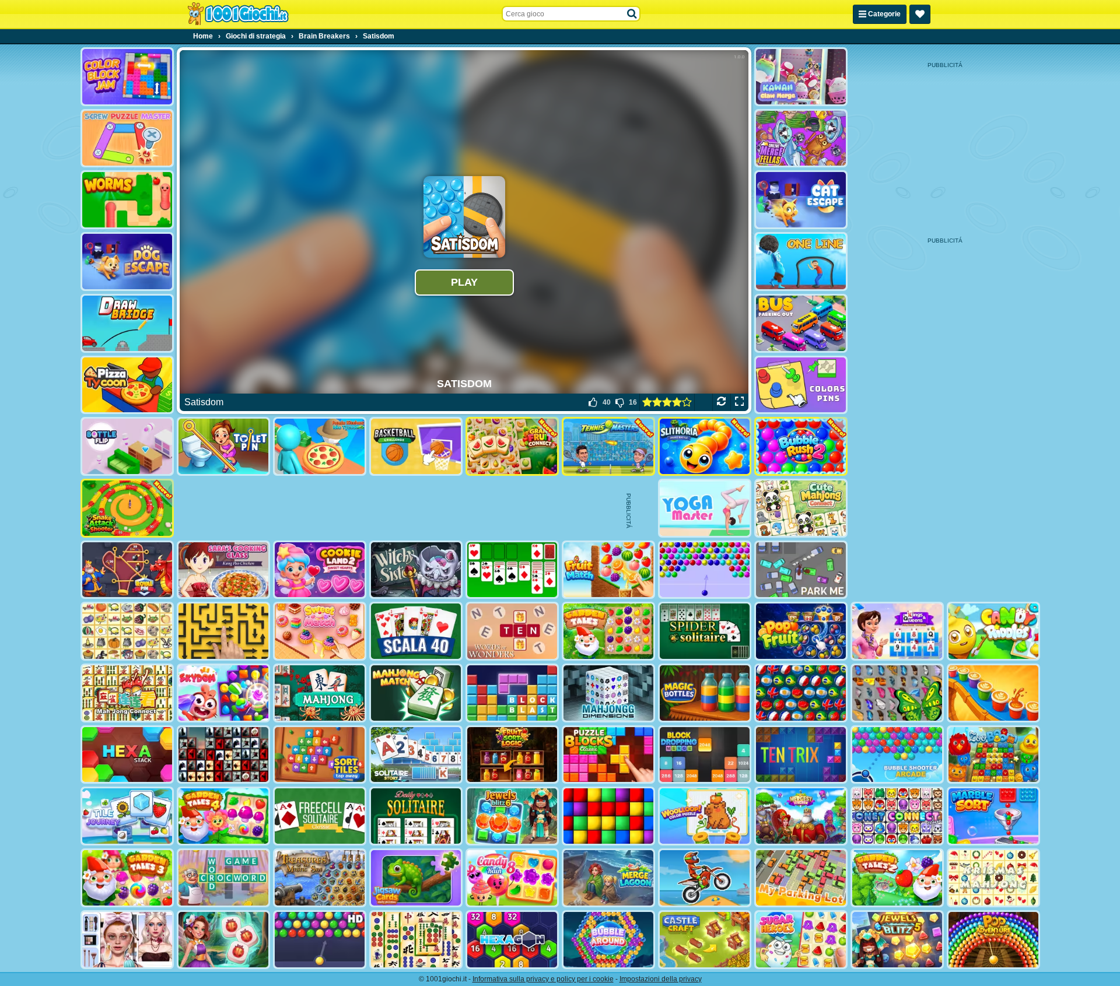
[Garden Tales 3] (127, 877)
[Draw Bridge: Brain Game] (127, 323)
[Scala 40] (416, 631)
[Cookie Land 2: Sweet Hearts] (319, 570)
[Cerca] (632, 14)
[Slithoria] (704, 446)
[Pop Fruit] (801, 631)
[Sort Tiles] (319, 754)
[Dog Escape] (127, 261)
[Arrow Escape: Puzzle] (223, 631)
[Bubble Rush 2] (801, 446)
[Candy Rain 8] (512, 877)
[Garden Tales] (608, 631)
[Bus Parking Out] (801, 323)
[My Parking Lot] (801, 877)
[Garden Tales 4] (223, 816)
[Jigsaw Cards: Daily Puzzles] (416, 877)
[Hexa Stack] (127, 754)
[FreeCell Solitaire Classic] (319, 816)
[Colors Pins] (801, 385)
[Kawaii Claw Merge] (801, 76)
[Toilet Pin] (223, 446)
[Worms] (127, 199)
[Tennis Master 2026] (608, 446)
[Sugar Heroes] (801, 939)
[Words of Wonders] (512, 631)
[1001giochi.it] (238, 14)
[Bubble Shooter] (704, 570)
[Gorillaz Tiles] (223, 754)
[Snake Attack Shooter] (127, 508)
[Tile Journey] (127, 816)
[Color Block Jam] (127, 76)
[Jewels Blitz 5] (897, 939)
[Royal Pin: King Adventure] (127, 570)
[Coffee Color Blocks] (993, 693)
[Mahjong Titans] (416, 939)
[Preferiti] (919, 14)
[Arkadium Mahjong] (319, 693)
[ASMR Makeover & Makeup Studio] (127, 939)
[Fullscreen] (739, 402)
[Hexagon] (512, 939)
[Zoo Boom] (993, 754)
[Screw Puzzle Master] (127, 138)
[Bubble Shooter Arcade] (897, 754)
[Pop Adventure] (993, 939)
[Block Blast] (512, 693)
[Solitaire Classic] (512, 570)
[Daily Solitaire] (416, 816)
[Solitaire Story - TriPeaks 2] (416, 754)
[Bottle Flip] (127, 446)
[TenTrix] (801, 754)
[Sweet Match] (319, 631)
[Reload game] (721, 402)
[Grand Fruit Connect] (512, 446)
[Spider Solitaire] (704, 631)
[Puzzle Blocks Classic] (608, 754)
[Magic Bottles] (704, 693)
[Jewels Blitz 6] (512, 816)
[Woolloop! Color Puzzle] (704, 816)
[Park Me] (801, 570)
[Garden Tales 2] (897, 877)
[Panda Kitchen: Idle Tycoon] (319, 446)
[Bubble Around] (608, 939)
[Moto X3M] (704, 877)
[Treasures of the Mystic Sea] (319, 877)
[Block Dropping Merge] (704, 754)
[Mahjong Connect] (127, 693)
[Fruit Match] (608, 570)
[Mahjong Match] (416, 693)
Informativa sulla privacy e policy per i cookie (543, 979)
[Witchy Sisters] (416, 570)
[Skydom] (223, 693)
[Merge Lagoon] (608, 877)
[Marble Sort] (993, 816)
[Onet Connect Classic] (897, 816)
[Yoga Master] (704, 508)
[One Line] (801, 261)
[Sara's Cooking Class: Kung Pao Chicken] (223, 570)
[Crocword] (223, 877)
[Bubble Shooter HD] (319, 939)
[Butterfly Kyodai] (897, 693)
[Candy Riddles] (993, 631)
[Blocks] (608, 816)
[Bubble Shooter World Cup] (801, 693)
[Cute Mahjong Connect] (801, 508)
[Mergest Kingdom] (801, 816)
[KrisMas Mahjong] (993, 877)
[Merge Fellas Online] (801, 138)
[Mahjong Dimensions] (608, 693)
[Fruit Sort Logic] (512, 754)
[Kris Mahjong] (127, 631)
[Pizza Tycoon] (127, 385)
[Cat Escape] (801, 199)
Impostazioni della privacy (661, 979)
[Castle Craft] (704, 939)
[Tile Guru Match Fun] (223, 939)
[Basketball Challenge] (416, 446)
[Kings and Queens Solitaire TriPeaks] (897, 631)
